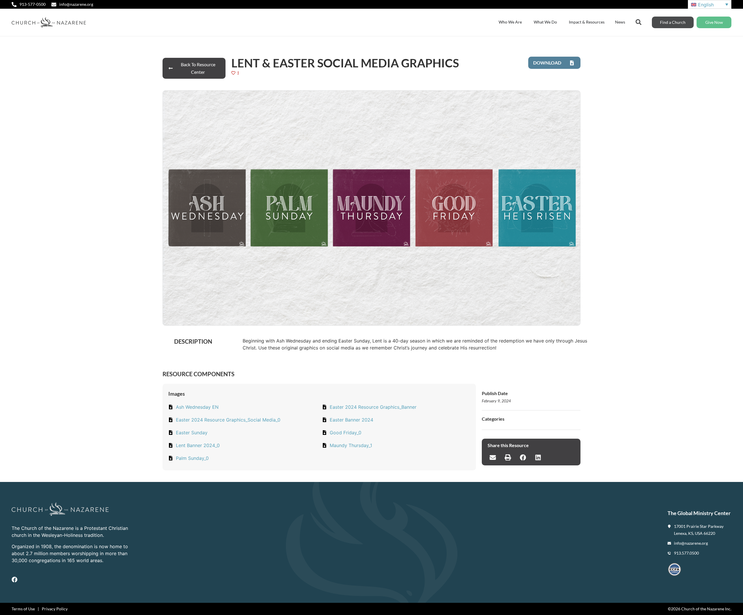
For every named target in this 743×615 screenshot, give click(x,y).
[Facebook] (14, 579)
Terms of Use (23, 608)
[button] (493, 457)
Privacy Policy (55, 608)
